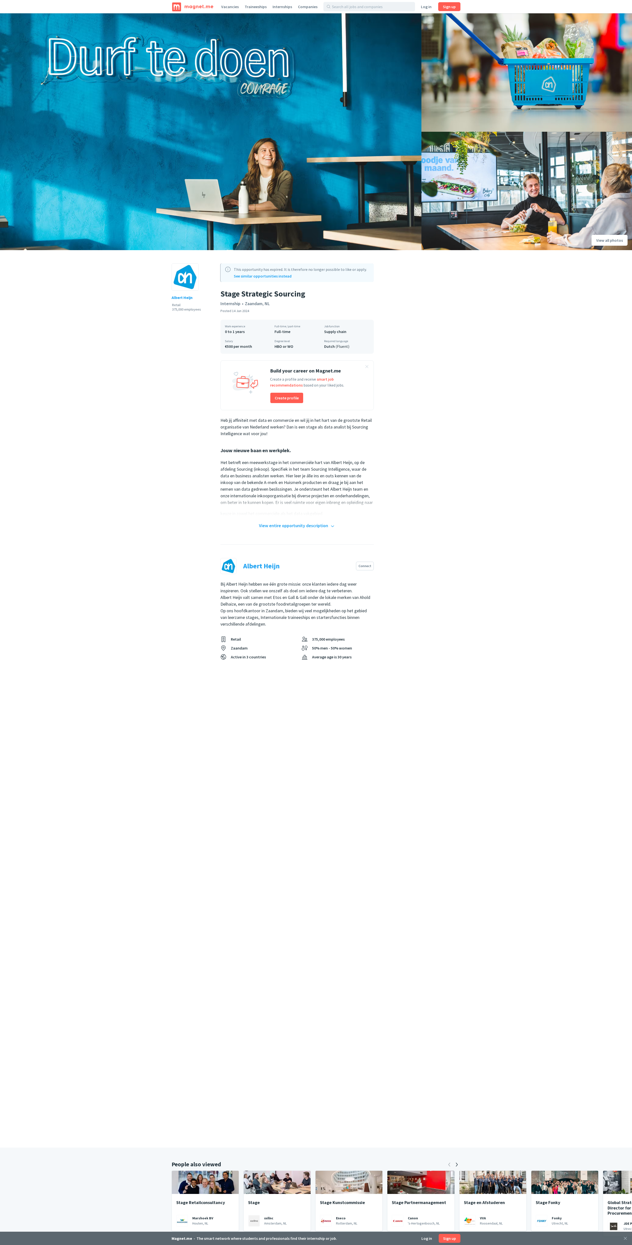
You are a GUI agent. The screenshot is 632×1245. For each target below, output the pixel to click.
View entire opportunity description (293, 525)
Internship (230, 303)
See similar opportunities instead (263, 276)
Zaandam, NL (257, 303)
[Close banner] (367, 367)
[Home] (192, 6)
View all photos (609, 240)
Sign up (449, 6)
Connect (364, 566)
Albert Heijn (182, 297)
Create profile (287, 397)
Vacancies (230, 6)
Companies (307, 6)
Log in (426, 6)
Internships (282, 6)
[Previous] (449, 1164)
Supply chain (335, 331)
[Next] (456, 1164)
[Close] (625, 1238)
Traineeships (256, 6)
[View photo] (210, 131)
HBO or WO (284, 346)
